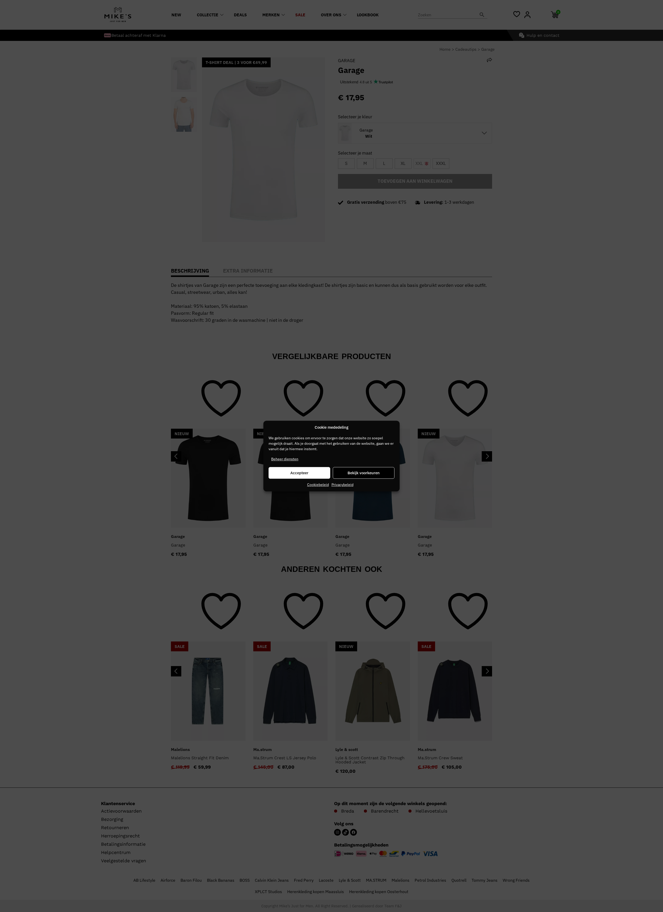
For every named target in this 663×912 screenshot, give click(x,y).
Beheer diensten (284, 459)
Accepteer (299, 472)
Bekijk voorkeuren (364, 472)
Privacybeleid (343, 484)
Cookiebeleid (318, 484)
